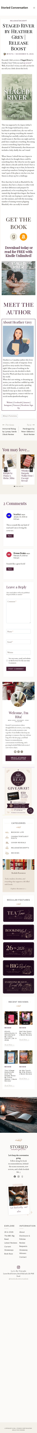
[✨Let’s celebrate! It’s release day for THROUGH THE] (18, 1340)
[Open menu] (34, 7)
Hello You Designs (18, 1430)
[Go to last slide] (5, 469)
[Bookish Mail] (18, 932)
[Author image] (4, 54)
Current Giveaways (8, 1248)
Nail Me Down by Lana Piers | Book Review (25, 1033)
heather (17, 514)
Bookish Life (17, 832)
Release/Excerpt (18, 21)
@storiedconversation (18, 1279)
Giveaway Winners (23, 1252)
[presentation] (9, 461)
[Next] (31, 469)
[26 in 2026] (18, 950)
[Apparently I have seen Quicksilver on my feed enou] (18, 1295)
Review (8, 1028)
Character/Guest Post (20, 837)
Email (10, 642)
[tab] (14, 486)
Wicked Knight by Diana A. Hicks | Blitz (8, 474)
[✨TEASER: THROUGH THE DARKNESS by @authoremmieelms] (18, 1385)
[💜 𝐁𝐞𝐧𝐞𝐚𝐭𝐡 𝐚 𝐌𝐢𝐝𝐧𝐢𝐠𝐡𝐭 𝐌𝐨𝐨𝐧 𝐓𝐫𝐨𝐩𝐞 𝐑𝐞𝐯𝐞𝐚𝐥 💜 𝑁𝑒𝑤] (18, 1362)
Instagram (8, 405)
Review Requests (23, 1244)
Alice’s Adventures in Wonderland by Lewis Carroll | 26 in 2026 (11, 1035)
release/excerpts (20, 848)
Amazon (26, 402)
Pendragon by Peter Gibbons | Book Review (28, 430)
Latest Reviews (10, 1243)
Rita (11, 54)
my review (27, 63)
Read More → (9, 1045)
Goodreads (18, 402)
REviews (15, 853)
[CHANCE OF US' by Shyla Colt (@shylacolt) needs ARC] (18, 1318)
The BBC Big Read (9, 1237)
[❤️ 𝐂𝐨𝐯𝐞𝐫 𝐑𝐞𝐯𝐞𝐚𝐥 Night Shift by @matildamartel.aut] (18, 1407)
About (22, 1232)
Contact (23, 1257)
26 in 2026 (8, 1232)
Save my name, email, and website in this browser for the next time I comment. (20, 660)
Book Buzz (8, 1253)
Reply (10, 536)
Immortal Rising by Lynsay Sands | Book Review (9, 430)
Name (10, 631)
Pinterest (16, 405)
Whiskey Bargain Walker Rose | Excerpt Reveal (27, 475)
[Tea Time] (18, 914)
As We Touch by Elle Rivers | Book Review (25, 1072)
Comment (11, 601)
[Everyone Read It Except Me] (18, 986)
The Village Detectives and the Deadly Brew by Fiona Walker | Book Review (11, 1076)
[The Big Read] (18, 968)
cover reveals (18, 843)
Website (9, 402)
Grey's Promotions (10, 416)
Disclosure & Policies (24, 1237)
